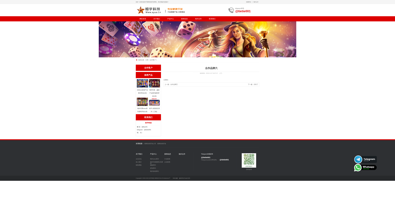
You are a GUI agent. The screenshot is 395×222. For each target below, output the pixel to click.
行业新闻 (167, 159)
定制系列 (153, 168)
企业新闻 (167, 162)
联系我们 (212, 19)
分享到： (166, 80)
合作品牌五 (174, 84)
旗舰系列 (153, 165)
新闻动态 (184, 19)
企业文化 (139, 159)
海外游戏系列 (154, 171)
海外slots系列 (154, 159)
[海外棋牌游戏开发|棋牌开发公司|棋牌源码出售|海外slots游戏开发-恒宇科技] (161, 10)
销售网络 (139, 165)
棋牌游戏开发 (161, 143)
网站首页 (142, 19)
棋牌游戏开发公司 (150, 143)
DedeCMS (187, 178)
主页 (146, 60)
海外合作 (255, 2)
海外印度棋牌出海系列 (156, 162)
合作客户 (153, 60)
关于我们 (156, 19)
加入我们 (139, 162)
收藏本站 (248, 2)
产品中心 (170, 19)
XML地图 (175, 178)
